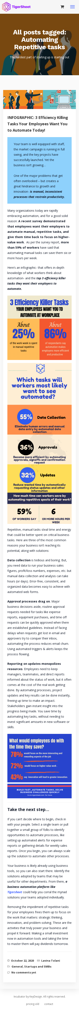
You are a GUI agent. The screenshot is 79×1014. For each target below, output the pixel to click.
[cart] (62, 7)
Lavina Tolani (50, 960)
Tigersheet (15, 892)
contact (48, 1004)
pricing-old (32, 1004)
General (17, 966)
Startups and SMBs (37, 966)
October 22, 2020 (22, 960)
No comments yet (23, 972)
